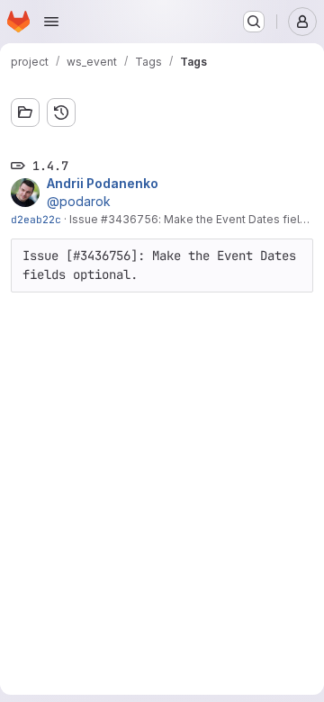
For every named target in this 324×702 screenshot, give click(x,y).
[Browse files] (25, 112)
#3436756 (129, 219)
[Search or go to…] (254, 21)
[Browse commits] (61, 112)
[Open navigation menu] (51, 21)
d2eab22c (36, 219)
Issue (85, 219)
